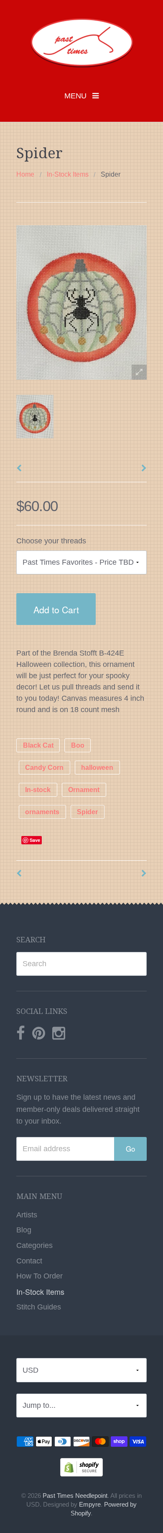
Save (35, 840)
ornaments (42, 811)
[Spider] (34, 417)
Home (25, 174)
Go (130, 1149)
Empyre (90, 1504)
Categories (34, 1245)
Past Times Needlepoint (75, 1495)
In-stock (38, 789)
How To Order (39, 1276)
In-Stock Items (68, 174)
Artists (26, 1215)
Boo (77, 745)
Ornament (83, 789)
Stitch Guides (38, 1307)
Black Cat (38, 745)
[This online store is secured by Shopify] (81, 1467)
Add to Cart (56, 609)
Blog (23, 1230)
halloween (97, 767)
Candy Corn (44, 767)
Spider (87, 811)
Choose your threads (51, 541)
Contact (29, 1261)
